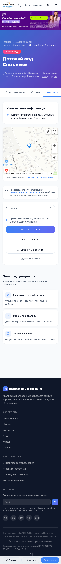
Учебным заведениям (15, 468)
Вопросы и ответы (13, 480)
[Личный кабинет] (48, 5)
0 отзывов (12, 208)
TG (21, 518)
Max (29, 518)
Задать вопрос (30, 239)
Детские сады (23, 41)
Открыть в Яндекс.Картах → (42, 177)
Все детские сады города (49, 75)
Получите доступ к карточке (25, 192)
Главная (7, 41)
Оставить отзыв (30, 229)
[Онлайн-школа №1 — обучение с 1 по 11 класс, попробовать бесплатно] (30, 20)
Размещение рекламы (15, 474)
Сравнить (32, 560)
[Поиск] (19, 5)
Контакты (51, 560)
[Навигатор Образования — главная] (8, 5)
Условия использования (37, 536)
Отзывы (35, 92)
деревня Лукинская (14, 45)
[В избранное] (52, 208)
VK (5, 518)
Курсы (6, 441)
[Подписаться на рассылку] (55, 502)
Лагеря (7, 447)
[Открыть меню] (56, 5)
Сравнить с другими (32, 249)
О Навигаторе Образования (18, 462)
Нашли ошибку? (32, 258)
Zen (37, 518)
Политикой (40, 510)
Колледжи (8, 430)
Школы (7, 424)
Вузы (5, 436)
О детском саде (15, 92)
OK (13, 518)
